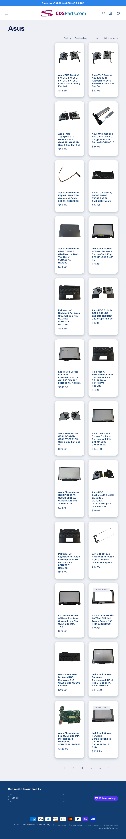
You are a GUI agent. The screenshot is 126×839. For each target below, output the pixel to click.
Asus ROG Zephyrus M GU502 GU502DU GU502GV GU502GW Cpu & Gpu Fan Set (103, 499)
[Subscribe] (62, 798)
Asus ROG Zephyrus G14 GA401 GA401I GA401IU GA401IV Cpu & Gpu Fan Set (69, 139)
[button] (6, 13)
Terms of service (93, 825)
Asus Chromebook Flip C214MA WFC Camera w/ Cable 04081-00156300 (68, 196)
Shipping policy (111, 825)
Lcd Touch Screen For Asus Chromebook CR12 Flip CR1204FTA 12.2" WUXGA (102, 680)
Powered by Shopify (40, 825)
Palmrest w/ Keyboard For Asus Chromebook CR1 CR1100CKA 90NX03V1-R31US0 (102, 379)
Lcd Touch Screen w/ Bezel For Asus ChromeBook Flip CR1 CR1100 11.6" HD (102, 254)
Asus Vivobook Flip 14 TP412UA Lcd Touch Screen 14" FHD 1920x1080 (103, 619)
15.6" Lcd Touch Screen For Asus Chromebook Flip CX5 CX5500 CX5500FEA (102, 439)
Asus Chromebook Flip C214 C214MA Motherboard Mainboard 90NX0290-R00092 (69, 739)
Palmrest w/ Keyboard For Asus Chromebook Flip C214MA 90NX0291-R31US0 (69, 317)
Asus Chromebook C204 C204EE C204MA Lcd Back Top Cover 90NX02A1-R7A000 (68, 255)
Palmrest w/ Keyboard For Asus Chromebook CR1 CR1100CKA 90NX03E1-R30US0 (69, 561)
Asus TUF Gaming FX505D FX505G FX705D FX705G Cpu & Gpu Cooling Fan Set (69, 81)
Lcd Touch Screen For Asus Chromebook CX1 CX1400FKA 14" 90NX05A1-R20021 (69, 377)
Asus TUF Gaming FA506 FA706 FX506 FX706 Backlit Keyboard (102, 196)
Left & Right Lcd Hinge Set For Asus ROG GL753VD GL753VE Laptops (103, 558)
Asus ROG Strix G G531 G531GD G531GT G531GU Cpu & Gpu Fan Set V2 (69, 439)
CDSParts (26, 825)
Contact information (108, 828)
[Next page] (108, 768)
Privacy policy (75, 825)
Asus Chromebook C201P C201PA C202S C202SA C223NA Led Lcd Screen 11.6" (68, 498)
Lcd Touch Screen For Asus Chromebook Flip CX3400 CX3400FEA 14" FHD (102, 740)
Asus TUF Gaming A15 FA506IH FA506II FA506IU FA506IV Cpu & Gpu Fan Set (103, 81)
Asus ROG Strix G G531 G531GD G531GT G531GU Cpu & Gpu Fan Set (102, 314)
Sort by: (68, 38)
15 (99, 768)
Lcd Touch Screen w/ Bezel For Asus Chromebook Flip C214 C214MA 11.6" (68, 621)
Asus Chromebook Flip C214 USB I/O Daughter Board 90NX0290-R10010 (103, 138)
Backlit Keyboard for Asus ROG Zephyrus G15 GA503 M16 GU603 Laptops (69, 680)
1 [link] (64, 768)
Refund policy (59, 825)
